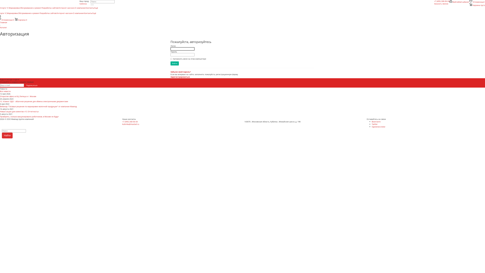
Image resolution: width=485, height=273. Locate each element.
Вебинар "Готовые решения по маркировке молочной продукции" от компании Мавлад (38, 106)
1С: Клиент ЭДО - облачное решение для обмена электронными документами (34, 101)
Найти (7, 135)
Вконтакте (376, 121)
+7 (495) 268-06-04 (442, 1)
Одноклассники (378, 127)
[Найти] (92, 5)
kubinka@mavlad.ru (130, 124)
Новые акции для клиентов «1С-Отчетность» (19, 111)
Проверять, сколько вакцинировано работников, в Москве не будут (29, 116)
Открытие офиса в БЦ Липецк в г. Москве (18, 96)
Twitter (375, 124)
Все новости (5, 91)
